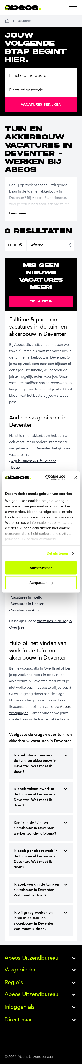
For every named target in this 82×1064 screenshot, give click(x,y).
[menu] (72, 7)
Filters (15, 245)
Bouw (15, 467)
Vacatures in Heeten (27, 603)
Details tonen (57, 553)
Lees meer (17, 213)
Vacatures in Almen (27, 610)
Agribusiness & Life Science (33, 461)
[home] (7, 21)
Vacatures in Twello (26, 597)
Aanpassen (38, 583)
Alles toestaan (41, 568)
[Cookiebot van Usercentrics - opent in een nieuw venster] (48, 478)
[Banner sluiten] (75, 477)
